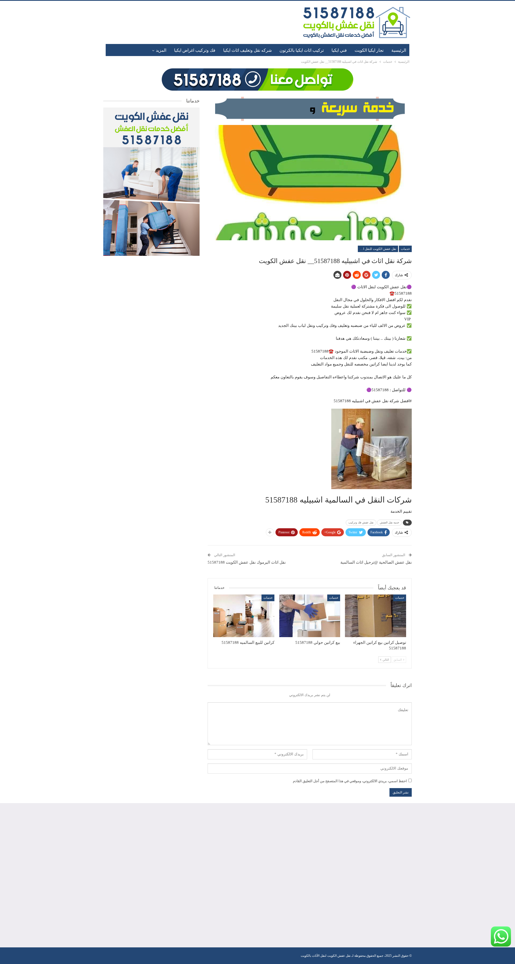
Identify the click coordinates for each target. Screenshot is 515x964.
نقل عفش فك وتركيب (361, 522)
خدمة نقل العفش (389, 522)
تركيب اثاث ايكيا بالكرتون (301, 50)
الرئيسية (398, 50)
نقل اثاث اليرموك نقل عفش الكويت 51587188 (247, 562)
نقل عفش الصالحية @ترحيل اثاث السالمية (376, 562)
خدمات (405, 249)
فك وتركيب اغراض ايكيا (194, 50)
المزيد (161, 50)
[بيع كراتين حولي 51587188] (309, 615)
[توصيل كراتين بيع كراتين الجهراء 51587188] (375, 615)
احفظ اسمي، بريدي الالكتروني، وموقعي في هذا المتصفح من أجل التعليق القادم (350, 781)
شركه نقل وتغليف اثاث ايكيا (247, 50)
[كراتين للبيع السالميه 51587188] (243, 615)
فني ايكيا (339, 50)
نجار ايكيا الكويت (369, 50)
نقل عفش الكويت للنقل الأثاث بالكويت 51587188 (377, 249)
